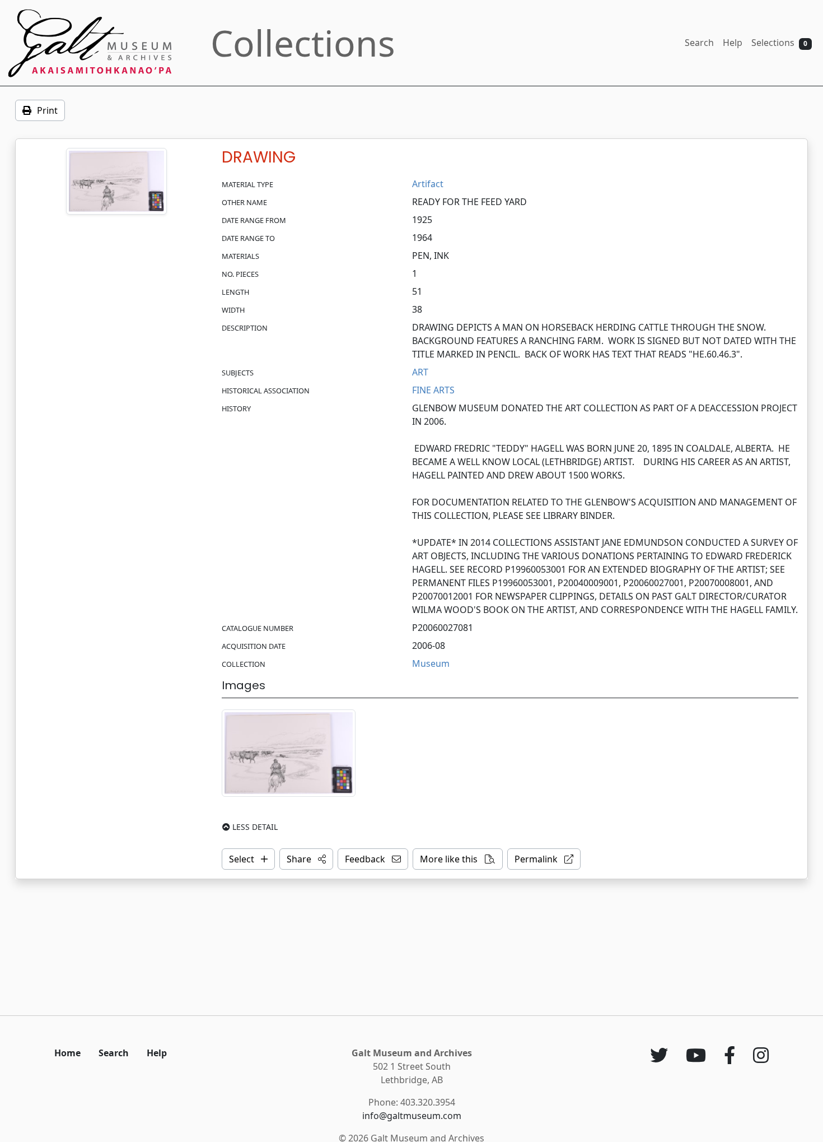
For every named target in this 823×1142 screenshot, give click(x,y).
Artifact (427, 184)
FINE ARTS (433, 390)
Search (699, 42)
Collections (303, 42)
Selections (779, 42)
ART (420, 372)
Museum (431, 663)
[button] (306, 859)
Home (67, 1053)
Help (732, 42)
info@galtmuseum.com (411, 1115)
